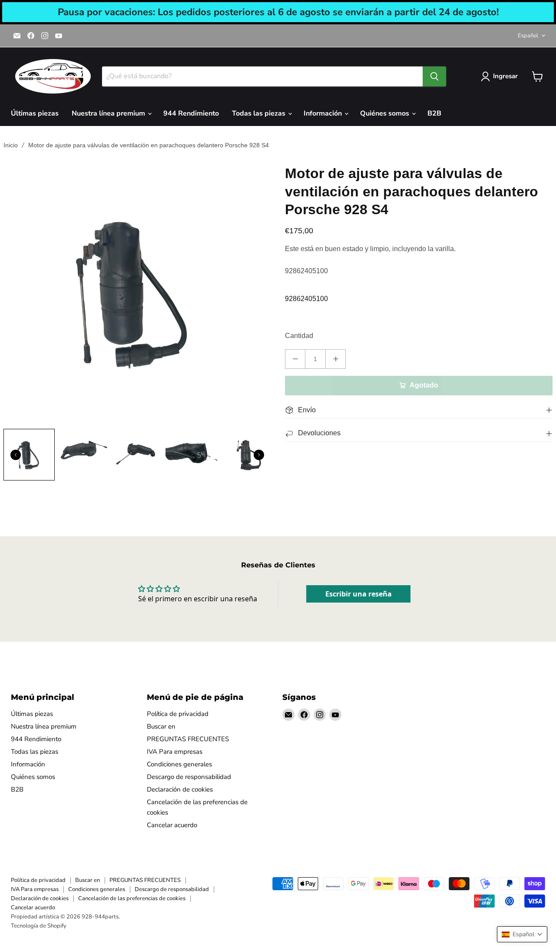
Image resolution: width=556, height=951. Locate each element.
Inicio (10, 145)
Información (324, 113)
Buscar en (161, 726)
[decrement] (295, 359)
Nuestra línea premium (109, 113)
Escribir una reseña (358, 594)
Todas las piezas (259, 113)
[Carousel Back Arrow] (15, 455)
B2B (434, 113)
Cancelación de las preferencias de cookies (131, 898)
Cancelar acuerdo (172, 825)
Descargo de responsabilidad (189, 776)
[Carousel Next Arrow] (259, 455)
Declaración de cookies (180, 789)
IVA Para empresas (174, 751)
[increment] (335, 359)
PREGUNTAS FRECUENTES (188, 739)
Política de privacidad (177, 713)
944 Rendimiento (191, 113)
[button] (522, 934)
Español (528, 36)
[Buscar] (434, 76)
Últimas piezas (35, 113)
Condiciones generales (179, 764)
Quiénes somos (385, 113)
